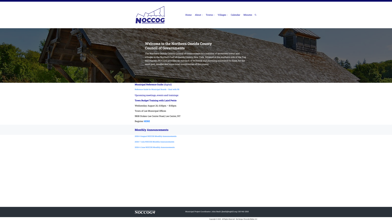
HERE (147, 121)
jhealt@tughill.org (229, 211)
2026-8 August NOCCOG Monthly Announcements (156, 136)
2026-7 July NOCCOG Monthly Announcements (154, 142)
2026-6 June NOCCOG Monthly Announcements (155, 147)
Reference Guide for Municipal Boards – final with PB (157, 89)
